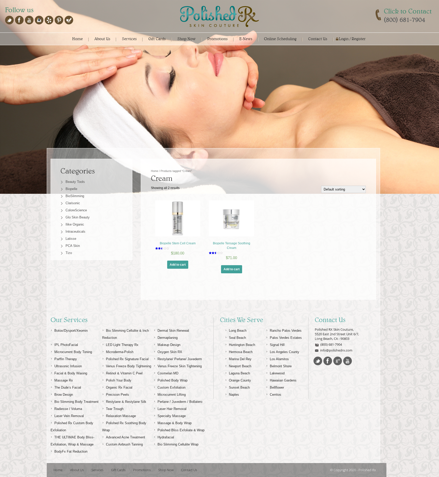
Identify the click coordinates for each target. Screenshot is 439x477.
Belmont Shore (281, 366)
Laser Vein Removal (69, 416)
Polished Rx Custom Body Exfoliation (72, 426)
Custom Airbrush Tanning (124, 444)
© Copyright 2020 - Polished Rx (353, 470)
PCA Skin (73, 246)
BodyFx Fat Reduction (70, 451)
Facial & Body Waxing (70, 373)
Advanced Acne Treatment (125, 437)
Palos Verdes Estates (286, 338)
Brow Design (63, 394)
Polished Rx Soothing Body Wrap (124, 426)
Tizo (69, 253)
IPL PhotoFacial (66, 345)
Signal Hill (277, 345)
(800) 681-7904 (331, 344)
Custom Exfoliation (171, 387)
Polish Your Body (118, 380)
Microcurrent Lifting (172, 394)
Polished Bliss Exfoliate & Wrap (181, 430)
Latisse (71, 239)
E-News (245, 38)
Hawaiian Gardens (283, 380)
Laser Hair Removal (172, 409)
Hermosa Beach (241, 352)
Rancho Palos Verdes (286, 330)
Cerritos (275, 394)
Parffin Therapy (65, 359)
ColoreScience (76, 210)
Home (77, 38)
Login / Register (352, 38)
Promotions (217, 38)
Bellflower (277, 387)
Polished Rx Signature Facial (127, 359)
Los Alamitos (279, 359)
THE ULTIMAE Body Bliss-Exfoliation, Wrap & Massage (72, 440)
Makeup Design (169, 345)
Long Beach (237, 330)
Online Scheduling (280, 38)
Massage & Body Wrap (175, 423)
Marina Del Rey (240, 359)
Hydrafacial (166, 437)
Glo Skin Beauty (78, 217)
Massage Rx (63, 380)
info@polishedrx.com (336, 350)
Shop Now (186, 38)
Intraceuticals (75, 231)
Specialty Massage (172, 416)
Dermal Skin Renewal (173, 330)
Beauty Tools (75, 182)
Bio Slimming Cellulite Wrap (178, 444)
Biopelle (71, 189)
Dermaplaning (168, 338)
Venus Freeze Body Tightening (128, 366)
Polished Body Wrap (172, 380)
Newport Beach (240, 366)
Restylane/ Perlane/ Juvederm (180, 359)
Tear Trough (114, 409)
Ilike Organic (75, 224)
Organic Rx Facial (119, 387)
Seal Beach (237, 338)
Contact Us (317, 38)
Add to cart (178, 264)
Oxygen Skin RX (170, 352)
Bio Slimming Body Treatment (76, 402)
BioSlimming (75, 196)
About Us (102, 38)
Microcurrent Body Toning (73, 352)
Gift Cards (157, 38)
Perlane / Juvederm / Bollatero (180, 402)
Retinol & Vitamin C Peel (124, 373)
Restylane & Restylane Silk (126, 402)
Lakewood (277, 373)
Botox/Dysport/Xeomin (71, 330)
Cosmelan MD (168, 373)
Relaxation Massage (121, 416)
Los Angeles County (284, 352)
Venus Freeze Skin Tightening (180, 366)
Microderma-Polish (119, 352)
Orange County (240, 380)
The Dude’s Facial (67, 387)
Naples (234, 394)
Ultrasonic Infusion (68, 366)
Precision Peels (117, 394)
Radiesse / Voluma (68, 409)
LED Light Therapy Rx (122, 345)
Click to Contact (408, 11)
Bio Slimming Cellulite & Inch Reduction (125, 334)
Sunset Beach (239, 387)
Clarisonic (73, 203)
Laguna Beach (239, 373)
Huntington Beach (242, 345)
